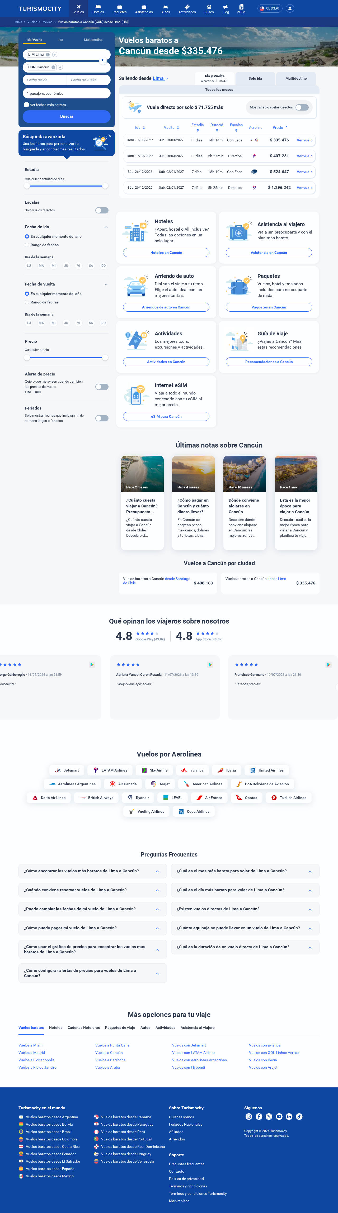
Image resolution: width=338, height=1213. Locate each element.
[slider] (27, 186)
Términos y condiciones (188, 1186)
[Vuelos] (39, 8)
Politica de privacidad (186, 1179)
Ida (60, 40)
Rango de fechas (45, 245)
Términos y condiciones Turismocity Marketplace (198, 1197)
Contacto (176, 1171)
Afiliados (176, 1132)
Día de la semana (39, 257)
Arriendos (177, 1139)
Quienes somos (181, 1117)
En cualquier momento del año (56, 236)
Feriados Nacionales (185, 1124)
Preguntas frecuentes (186, 1164)
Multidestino (93, 40)
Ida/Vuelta (34, 40)
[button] (290, 8)
